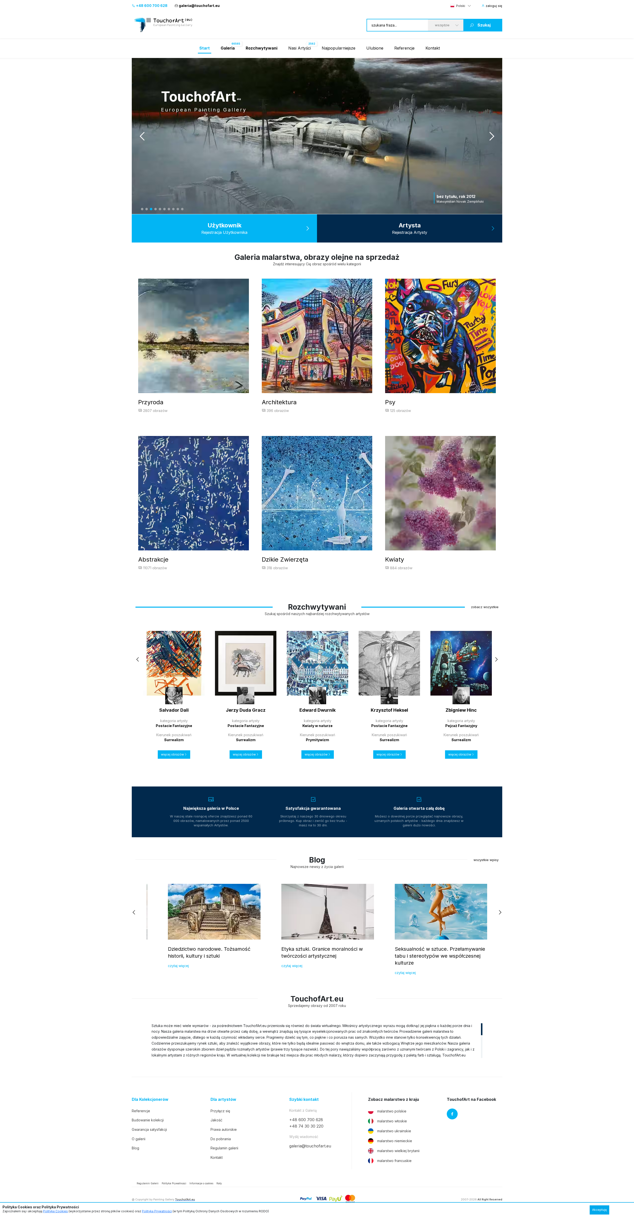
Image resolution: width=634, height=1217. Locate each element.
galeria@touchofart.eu (199, 5)
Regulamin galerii (224, 1148)
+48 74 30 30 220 (306, 1126)
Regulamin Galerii (147, 1183)
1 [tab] (142, 209)
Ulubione (374, 48)
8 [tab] (173, 209)
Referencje (404, 48)
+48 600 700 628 (151, 5)
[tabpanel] (317, 136)
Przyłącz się (220, 1111)
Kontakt (432, 48)
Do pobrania (221, 1139)
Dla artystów (223, 1099)
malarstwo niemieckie (394, 1141)
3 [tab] (151, 209)
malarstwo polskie (391, 1111)
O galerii (138, 1139)
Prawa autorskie (224, 1129)
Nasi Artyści (299, 48)
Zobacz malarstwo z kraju (393, 1099)
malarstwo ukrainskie (394, 1131)
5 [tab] (160, 209)
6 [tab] (164, 209)
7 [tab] (169, 209)
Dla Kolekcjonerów (150, 1099)
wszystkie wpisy (486, 860)
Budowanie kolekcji (148, 1120)
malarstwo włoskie (392, 1121)
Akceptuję (599, 1210)
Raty (219, 1183)
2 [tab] (146, 209)
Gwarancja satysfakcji (149, 1129)
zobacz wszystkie (485, 607)
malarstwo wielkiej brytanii (398, 1151)
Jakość (216, 1120)
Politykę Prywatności (157, 1211)
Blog (135, 1148)
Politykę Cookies (55, 1211)
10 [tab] (182, 209)
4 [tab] (155, 209)
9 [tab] (178, 209)
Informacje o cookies (201, 1183)
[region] (317, 1040)
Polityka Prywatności (174, 1183)
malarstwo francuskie (394, 1161)
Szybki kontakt (304, 1099)
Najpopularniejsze (338, 48)
